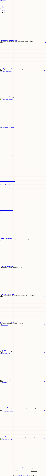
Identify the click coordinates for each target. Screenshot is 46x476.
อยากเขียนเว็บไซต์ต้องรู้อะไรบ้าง (5, 350)
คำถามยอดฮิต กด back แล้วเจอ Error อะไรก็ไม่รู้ (7, 322)
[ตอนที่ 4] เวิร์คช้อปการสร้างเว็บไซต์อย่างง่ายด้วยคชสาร (8, 68)
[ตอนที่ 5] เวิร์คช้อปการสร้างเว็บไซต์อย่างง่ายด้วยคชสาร (8, 40)
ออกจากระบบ (17, 473)
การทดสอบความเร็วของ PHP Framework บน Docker (8, 436)
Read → (45, 42)
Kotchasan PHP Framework (3, 0)
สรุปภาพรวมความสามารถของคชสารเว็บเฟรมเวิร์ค (7, 181)
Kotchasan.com (27, 475)
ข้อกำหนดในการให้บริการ (34, 471)
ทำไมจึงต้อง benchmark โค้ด (4, 407)
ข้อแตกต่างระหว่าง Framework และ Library (6, 210)
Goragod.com (32, 470)
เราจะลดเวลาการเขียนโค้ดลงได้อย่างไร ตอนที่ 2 (7, 294)
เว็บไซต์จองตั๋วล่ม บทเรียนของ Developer (6, 238)
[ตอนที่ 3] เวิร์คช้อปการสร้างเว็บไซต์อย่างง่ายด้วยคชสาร (8, 96)
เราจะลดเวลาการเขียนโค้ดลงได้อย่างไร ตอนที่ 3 (7, 266)
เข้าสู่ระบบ (16, 470)
